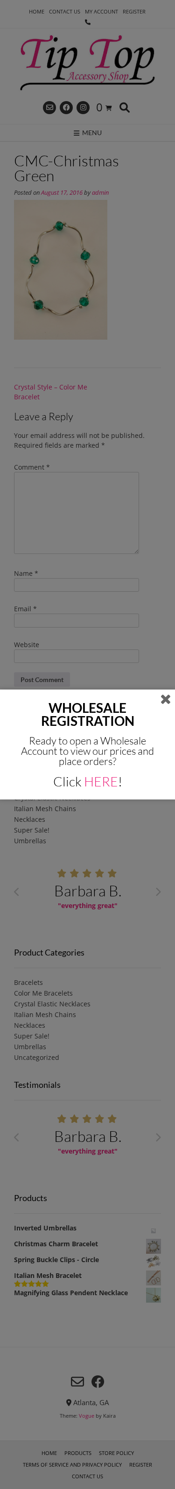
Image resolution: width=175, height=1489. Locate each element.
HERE (101, 781)
